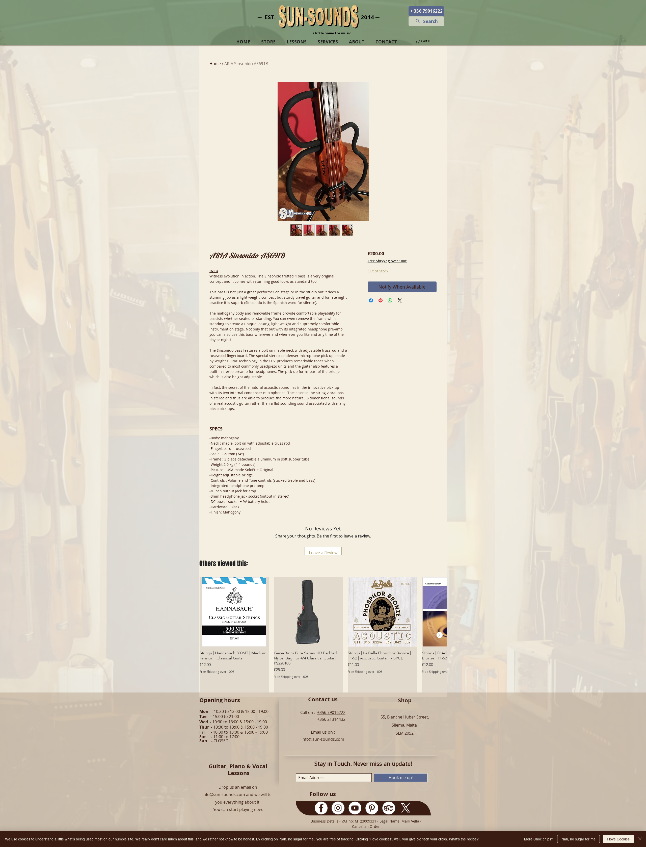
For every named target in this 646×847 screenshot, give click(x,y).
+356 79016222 (331, 712)
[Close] (640, 839)
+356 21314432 (331, 719)
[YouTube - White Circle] (354, 808)
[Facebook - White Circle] (321, 808)
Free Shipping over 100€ (387, 261)
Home (215, 63)
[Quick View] (234, 612)
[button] (426, 41)
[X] (405, 808)
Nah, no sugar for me (578, 838)
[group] (323, 635)
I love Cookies (618, 838)
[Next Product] (440, 635)
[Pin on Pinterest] (381, 300)
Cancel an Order (366, 826)
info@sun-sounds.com (323, 739)
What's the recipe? (464, 838)
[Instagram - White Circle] (338, 808)
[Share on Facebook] (371, 300)
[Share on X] (400, 300)
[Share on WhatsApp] (390, 300)
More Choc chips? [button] (538, 838)
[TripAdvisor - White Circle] (388, 808)
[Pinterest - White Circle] (371, 808)
